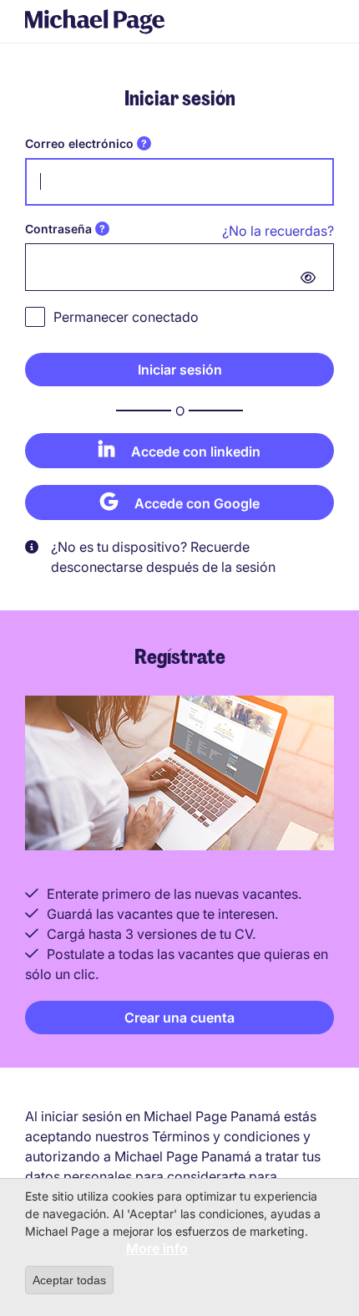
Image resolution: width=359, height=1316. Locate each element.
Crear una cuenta (179, 1017)
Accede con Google (197, 503)
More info (157, 1248)
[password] (179, 267)
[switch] (308, 277)
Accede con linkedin (195, 451)
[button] (179, 369)
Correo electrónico (79, 143)
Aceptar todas (69, 1280)
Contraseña (58, 229)
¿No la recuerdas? (278, 230)
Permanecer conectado (126, 317)
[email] (179, 182)
